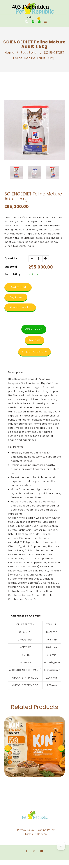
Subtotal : (11, 267)
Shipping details (34, 351)
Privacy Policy (25, 830)
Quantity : (11, 258)
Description (34, 329)
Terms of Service (36, 834)
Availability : (13, 274)
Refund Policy (46, 830)
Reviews (35, 340)
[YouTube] (41, 851)
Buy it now (16, 297)
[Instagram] (34, 851)
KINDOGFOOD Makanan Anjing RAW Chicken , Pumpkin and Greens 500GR (34, 718)
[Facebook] (26, 851)
